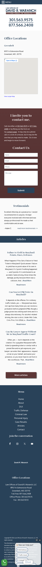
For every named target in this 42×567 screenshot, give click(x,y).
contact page (12, 132)
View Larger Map (9, 96)
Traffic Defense (21, 410)
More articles (21, 375)
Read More (27, 281)
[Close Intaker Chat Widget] (39, 540)
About (21, 402)
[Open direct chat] (36, 540)
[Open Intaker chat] (18, 566)
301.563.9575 (21, 19)
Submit (21, 190)
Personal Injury (21, 418)
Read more (21, 285)
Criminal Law (21, 414)
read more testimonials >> (27, 228)
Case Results (21, 422)
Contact (21, 429)
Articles (21, 425)
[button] (3, 2)
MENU (8, 2)
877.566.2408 (21, 24)
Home (21, 399)
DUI (21, 406)
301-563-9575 (22, 126)
